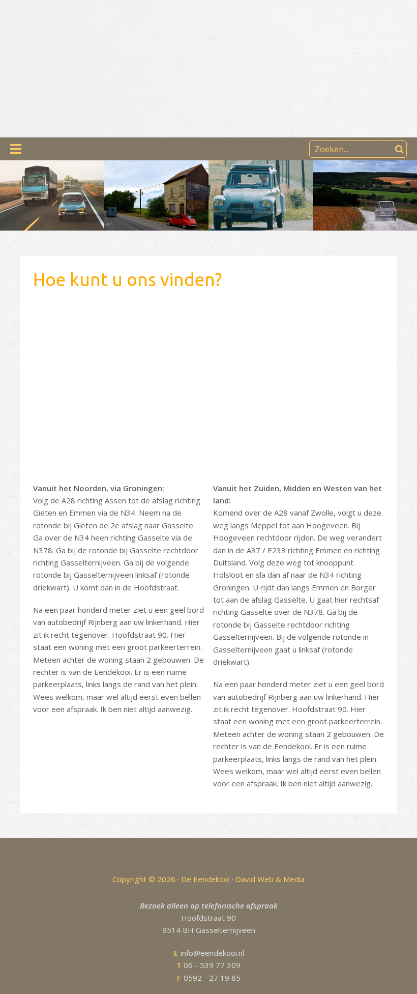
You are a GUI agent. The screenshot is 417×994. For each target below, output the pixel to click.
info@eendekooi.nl (209, 953)
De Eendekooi (103, 39)
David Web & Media (270, 879)
